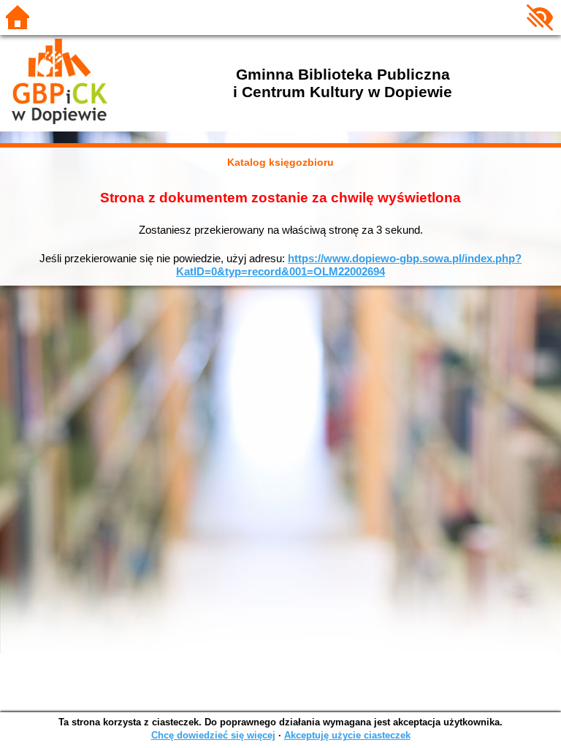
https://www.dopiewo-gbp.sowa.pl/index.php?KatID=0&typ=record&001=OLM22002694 (349, 265)
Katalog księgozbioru (280, 162)
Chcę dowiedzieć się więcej (213, 735)
